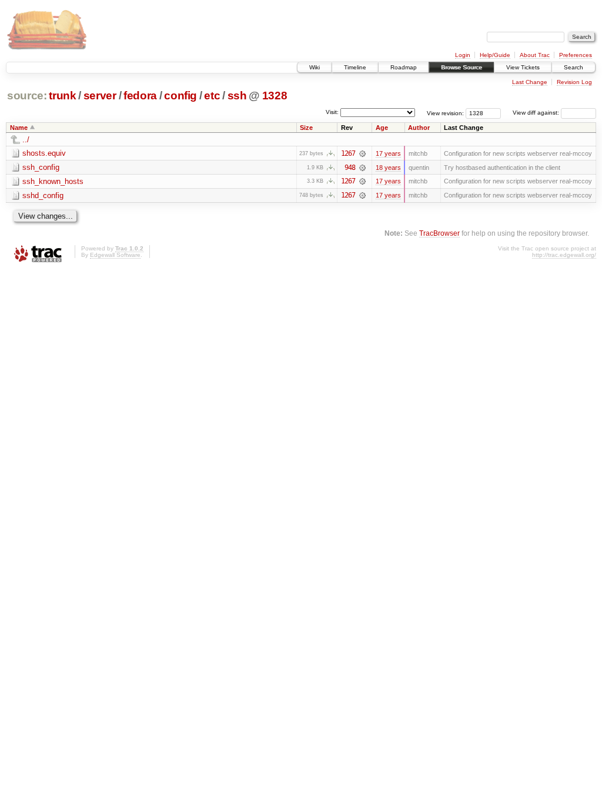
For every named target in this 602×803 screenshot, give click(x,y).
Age (382, 127)
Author (419, 127)
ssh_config (40, 167)
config (180, 95)
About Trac (535, 55)
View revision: (445, 112)
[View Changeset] (362, 153)
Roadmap (403, 67)
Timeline (355, 67)
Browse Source (461, 67)
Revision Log (574, 82)
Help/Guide (495, 55)
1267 (348, 153)
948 (350, 167)
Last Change (529, 82)
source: (27, 95)
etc (212, 95)
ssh (237, 95)
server (99, 95)
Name (19, 127)
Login (462, 55)
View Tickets (523, 67)
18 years (388, 167)
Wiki (314, 67)
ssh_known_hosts (52, 181)
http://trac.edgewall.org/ (564, 255)
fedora (140, 95)
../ (25, 139)
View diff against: (537, 112)
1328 (274, 95)
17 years (388, 153)
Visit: (332, 112)
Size (306, 127)
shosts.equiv (44, 153)
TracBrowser (439, 233)
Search (573, 67)
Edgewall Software (115, 255)
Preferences (575, 55)
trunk (62, 95)
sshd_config (42, 195)
